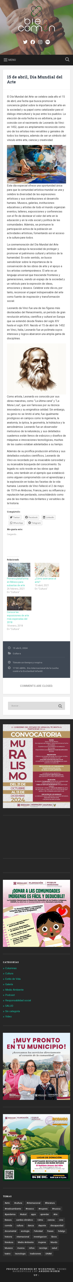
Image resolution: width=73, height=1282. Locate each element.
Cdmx (40, 1220)
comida (8, 1225)
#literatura (50, 1203)
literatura (9, 1242)
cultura (20, 1225)
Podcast (10, 995)
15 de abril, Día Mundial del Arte (34, 79)
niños (31, 1248)
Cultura (17, 653)
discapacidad (56, 1225)
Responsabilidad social (18, 1000)
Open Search (66, 60)
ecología (25, 1231)
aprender (44, 1214)
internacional (23, 1237)
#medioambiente (13, 1209)
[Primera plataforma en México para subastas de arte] (19, 570)
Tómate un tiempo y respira (27, 662)
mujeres (42, 1242)
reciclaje (43, 1248)
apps (33, 1214)
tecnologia (20, 1254)
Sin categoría (12, 1011)
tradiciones (35, 1254)
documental (10, 1231)
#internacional (33, 1203)
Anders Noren (49, 1271)
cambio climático (24, 1220)
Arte (55, 1214)
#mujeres (43, 1209)
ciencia (51, 1220)
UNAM (48, 1254)
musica (20, 1248)
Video (8, 1016)
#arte (7, 1203)
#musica (56, 1209)
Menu (12, 59)
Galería (9, 984)
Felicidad (38, 1231)
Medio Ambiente (14, 989)
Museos (9, 1248)
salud (54, 1248)
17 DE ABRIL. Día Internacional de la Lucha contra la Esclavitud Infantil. (36, 669)
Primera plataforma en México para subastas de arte (17, 582)
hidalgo (61, 1231)
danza (31, 1225)
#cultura (18, 1203)
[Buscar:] (36, 706)
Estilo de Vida (13, 978)
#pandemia (10, 1214)
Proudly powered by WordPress (30, 1269)
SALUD (9, 1005)
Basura (8, 1220)
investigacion (40, 1237)
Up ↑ (36, 1275)
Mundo (54, 1242)
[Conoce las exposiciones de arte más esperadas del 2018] (19, 603)
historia (8, 1237)
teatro (8, 1254)
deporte (42, 1225)
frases (50, 1231)
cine (61, 1220)
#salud (23, 1214)
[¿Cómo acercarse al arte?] (47, 570)
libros (54, 1237)
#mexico (30, 1209)
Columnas (11, 968)
